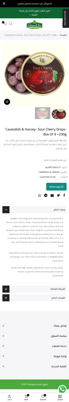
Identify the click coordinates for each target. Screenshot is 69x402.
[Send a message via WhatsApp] (62, 389)
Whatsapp (55, 186)
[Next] (8, 74)
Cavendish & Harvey (49, 177)
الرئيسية (63, 35)
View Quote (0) (65, 18)
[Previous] (61, 74)
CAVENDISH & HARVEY (49, 172)
